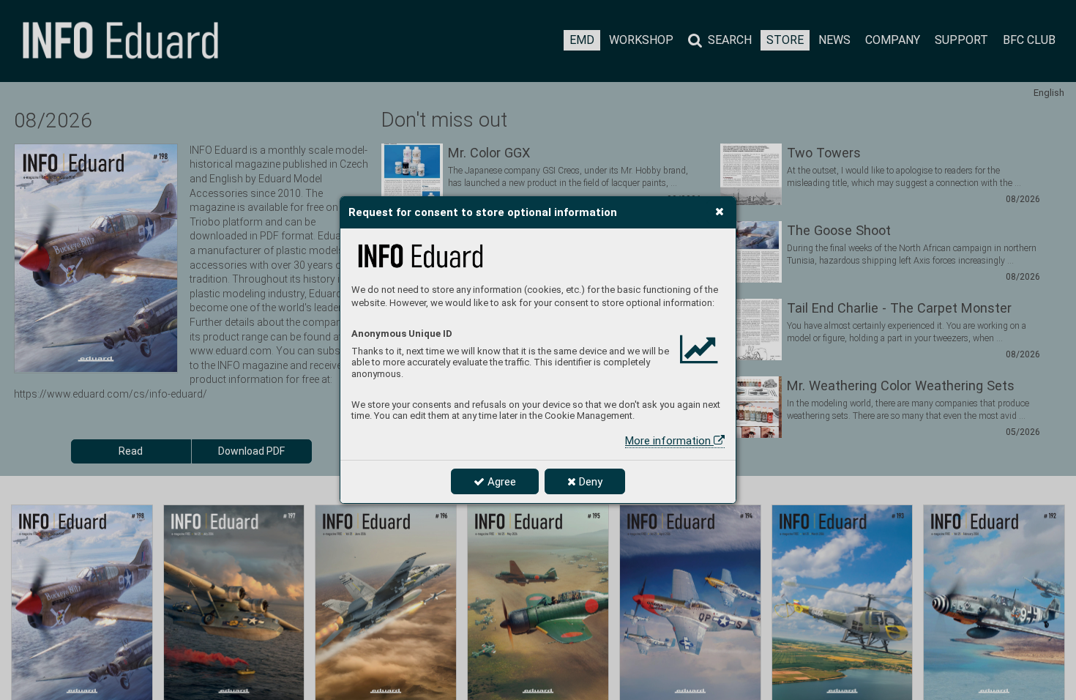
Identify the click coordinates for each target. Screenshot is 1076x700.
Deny (589, 481)
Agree (500, 481)
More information (669, 440)
